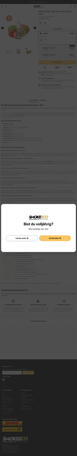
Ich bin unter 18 (22, 238)
